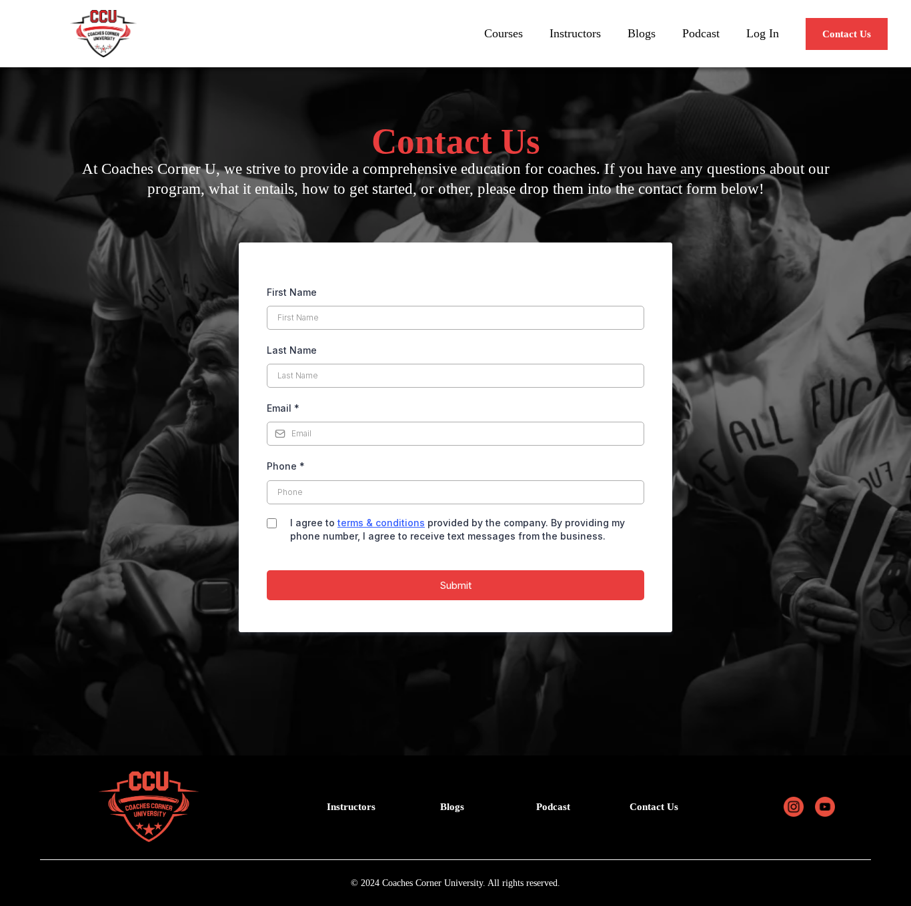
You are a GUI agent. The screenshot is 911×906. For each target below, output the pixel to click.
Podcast (701, 33)
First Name (292, 292)
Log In (762, 33)
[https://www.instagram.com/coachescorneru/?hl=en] (793, 807)
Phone (286, 466)
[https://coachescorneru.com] (103, 33)
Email (283, 408)
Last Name (292, 350)
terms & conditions (381, 522)
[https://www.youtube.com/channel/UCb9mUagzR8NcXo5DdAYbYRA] (825, 807)
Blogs (642, 33)
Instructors (575, 33)
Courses (503, 33)
